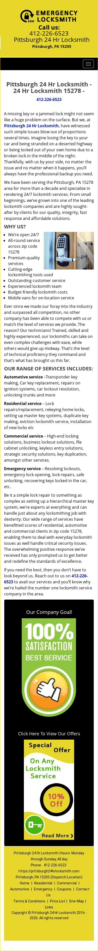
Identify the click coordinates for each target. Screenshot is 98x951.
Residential (43, 883)
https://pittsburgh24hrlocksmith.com (49, 871)
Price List (57, 901)
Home (24, 883)
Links (49, 907)
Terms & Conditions (29, 901)
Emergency (43, 889)
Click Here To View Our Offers (49, 734)
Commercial (67, 883)
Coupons (64, 889)
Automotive (19, 889)
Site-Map (76, 901)
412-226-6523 (49, 33)
